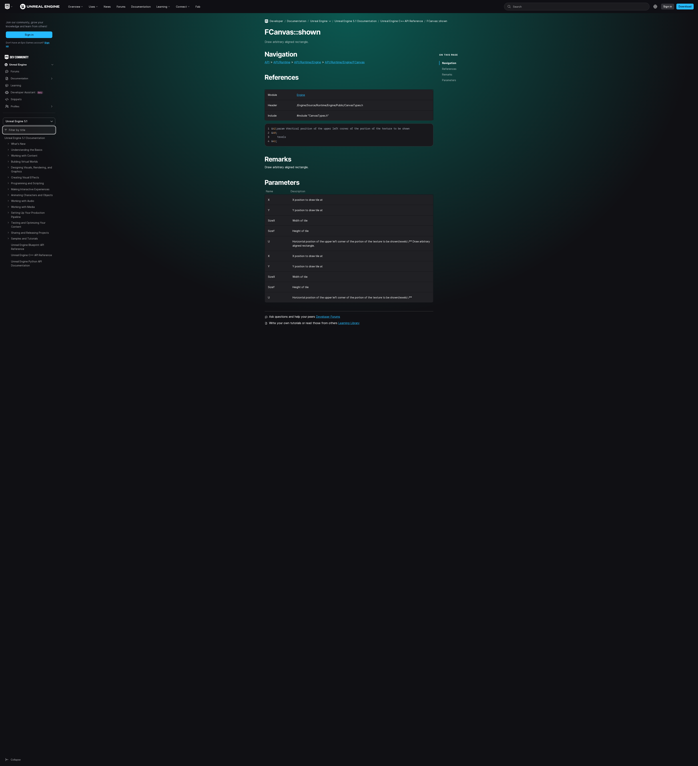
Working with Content (24, 155)
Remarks (447, 74)
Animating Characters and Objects (32, 195)
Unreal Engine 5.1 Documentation (25, 137)
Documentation (296, 21)
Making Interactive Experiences (30, 189)
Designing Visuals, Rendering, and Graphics (31, 169)
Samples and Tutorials (24, 238)
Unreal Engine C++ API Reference (31, 255)
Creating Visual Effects (25, 177)
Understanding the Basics (26, 149)
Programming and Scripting (27, 183)
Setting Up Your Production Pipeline (28, 214)
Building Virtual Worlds (24, 161)
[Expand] (8, 143)
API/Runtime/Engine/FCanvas (345, 62)
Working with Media (23, 206)
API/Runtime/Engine (307, 62)
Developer (276, 21)
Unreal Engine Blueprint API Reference (27, 246)
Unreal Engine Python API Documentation (26, 263)
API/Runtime (281, 62)
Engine (301, 94)
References (449, 68)
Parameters (449, 80)
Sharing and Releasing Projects (30, 232)
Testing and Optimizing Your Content (28, 224)
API (267, 62)
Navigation (449, 63)
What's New (18, 143)
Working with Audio (22, 200)
